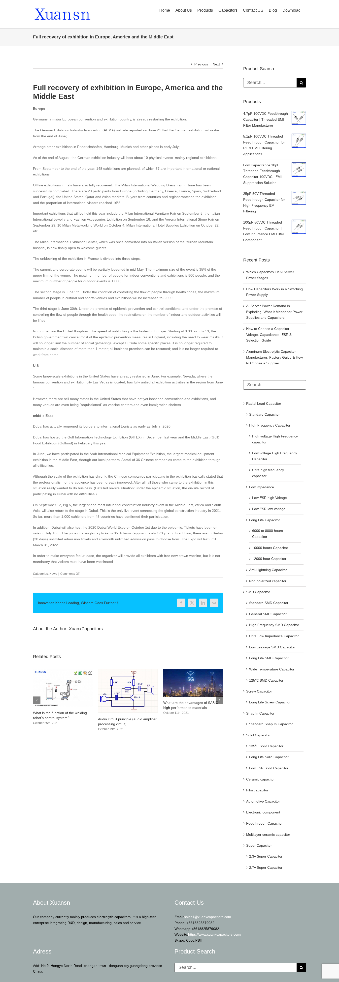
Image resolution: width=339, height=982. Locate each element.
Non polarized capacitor (267, 581)
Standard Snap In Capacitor (271, 724)
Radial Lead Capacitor (263, 403)
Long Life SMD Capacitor (269, 658)
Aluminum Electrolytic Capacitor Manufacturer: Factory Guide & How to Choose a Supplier (274, 357)
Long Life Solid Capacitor (269, 757)
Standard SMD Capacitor (268, 603)
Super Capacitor (259, 845)
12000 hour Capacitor (269, 559)
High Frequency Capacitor (269, 425)
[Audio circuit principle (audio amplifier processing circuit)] (63, 671)
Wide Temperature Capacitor (271, 669)
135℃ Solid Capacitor (266, 746)
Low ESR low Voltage (268, 509)
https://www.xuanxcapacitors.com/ (214, 934)
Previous (201, 64)
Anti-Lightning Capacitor (268, 570)
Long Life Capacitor (264, 520)
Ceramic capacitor (260, 779)
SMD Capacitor (258, 592)
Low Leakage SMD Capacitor (272, 647)
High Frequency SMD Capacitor (274, 625)
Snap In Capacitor (260, 713)
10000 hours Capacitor (270, 548)
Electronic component (263, 812)
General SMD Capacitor (268, 614)
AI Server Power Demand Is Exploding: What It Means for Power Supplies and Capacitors (191, 719)
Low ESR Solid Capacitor (268, 768)
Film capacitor (257, 790)
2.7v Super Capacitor (265, 867)
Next (216, 64)
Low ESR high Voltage (269, 498)
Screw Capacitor (259, 691)
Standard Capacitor (264, 414)
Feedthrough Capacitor (264, 823)
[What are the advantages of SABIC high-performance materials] (128, 671)
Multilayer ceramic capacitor (268, 835)
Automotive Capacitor (263, 801)
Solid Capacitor (258, 735)
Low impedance (261, 487)
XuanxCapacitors (86, 628)
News (53, 574)
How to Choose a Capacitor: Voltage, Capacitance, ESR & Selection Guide (269, 334)
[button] (36, 700)
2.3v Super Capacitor (265, 856)
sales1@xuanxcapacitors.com (207, 917)
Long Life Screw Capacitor (270, 702)
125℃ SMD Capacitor (266, 680)
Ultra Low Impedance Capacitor (274, 636)
